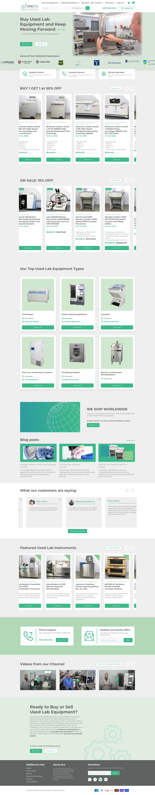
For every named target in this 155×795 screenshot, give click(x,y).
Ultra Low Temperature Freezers (37, 372)
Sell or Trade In (96, 3)
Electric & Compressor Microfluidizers (111, 373)
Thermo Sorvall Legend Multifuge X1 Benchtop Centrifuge (133, 588)
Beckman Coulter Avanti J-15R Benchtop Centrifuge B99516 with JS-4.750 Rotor (46, 130)
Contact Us (41, 44)
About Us (120, 3)
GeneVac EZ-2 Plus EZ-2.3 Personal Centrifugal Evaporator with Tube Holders (76, 222)
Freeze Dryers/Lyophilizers (74, 314)
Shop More (115, 180)
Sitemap (29, 773)
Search (28, 768)
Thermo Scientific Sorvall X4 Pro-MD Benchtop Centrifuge (105, 588)
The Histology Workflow (69, 464)
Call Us (27, 44)
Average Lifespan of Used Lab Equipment (38, 464)
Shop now (46, 160)
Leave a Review (31, 781)
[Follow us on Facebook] (89, 779)
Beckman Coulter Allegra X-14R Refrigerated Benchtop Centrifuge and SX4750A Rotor (105, 130)
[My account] (129, 3)
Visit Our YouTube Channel (109, 664)
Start (128, 640)
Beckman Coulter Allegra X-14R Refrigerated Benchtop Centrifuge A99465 (134, 130)
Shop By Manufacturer (69, 3)
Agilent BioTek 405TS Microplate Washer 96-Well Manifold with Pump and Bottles (133, 220)
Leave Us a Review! (77, 531)
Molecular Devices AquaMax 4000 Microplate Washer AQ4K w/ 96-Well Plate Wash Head (105, 221)
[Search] (87, 8)
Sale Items (85, 3)
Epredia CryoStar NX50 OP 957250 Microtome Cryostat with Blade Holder (45, 220)
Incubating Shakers (70, 372)
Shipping (29, 779)
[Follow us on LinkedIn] (106, 779)
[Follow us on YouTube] (100, 779)
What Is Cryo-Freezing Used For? (113, 464)
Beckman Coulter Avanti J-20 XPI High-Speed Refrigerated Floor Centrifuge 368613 (75, 130)
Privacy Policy (31, 771)
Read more (131, 440)
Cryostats (105, 314)
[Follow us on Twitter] (95, 779)
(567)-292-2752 (109, 8)
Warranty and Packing (34, 776)
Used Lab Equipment (50, 3)
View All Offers (114, 548)
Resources (109, 3)
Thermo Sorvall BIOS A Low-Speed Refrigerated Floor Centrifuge (75, 586)
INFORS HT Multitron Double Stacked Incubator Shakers (44, 586)
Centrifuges (27, 314)
